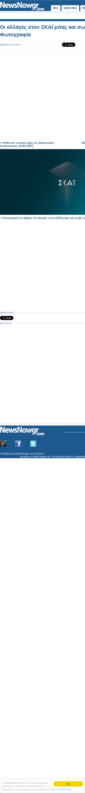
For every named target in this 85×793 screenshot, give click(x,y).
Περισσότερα (64, 789)
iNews (41, 453)
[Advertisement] (31, 390)
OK (68, 783)
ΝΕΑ (55, 8)
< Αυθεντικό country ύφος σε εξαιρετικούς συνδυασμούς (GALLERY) (27, 144)
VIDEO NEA (70, 8)
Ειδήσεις (7, 453)
